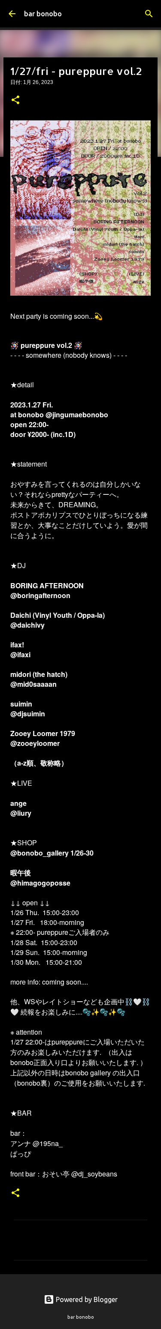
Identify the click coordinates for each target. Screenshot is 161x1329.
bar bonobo (43, 14)
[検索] (149, 13)
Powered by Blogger (86, 1299)
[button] (15, 101)
